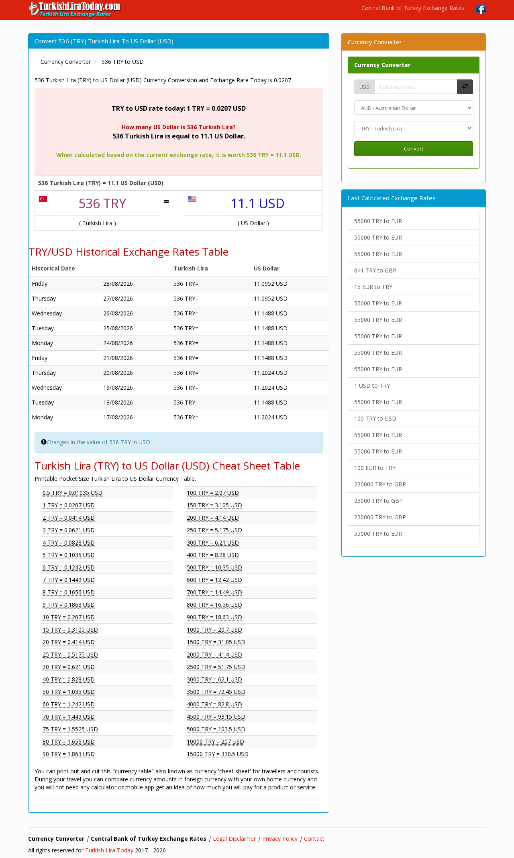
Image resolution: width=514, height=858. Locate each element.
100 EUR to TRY (375, 468)
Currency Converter (382, 65)
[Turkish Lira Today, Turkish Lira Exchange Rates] (75, 9)
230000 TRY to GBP (380, 484)
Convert (413, 148)
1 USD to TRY (372, 385)
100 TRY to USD (375, 418)
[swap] (465, 86)
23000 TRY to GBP (378, 500)
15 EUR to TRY (373, 287)
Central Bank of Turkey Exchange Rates (412, 8)
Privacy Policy (280, 838)
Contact (314, 838)
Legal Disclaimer (234, 838)
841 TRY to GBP (375, 270)
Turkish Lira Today (109, 850)
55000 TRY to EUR (378, 221)
